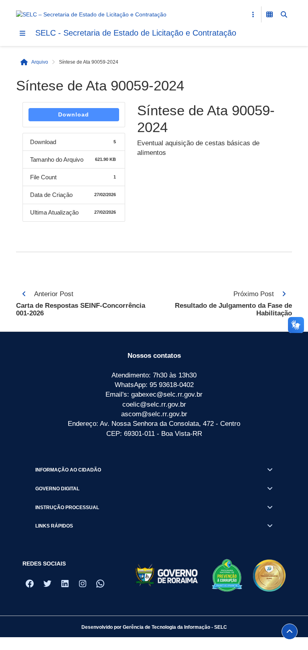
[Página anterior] (24, 294)
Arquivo (39, 61)
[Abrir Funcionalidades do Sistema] (269, 14)
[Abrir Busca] (284, 14)
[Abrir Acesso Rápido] (253, 14)
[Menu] (22, 33)
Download (73, 114)
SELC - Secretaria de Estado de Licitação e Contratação (135, 32)
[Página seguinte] (284, 294)
